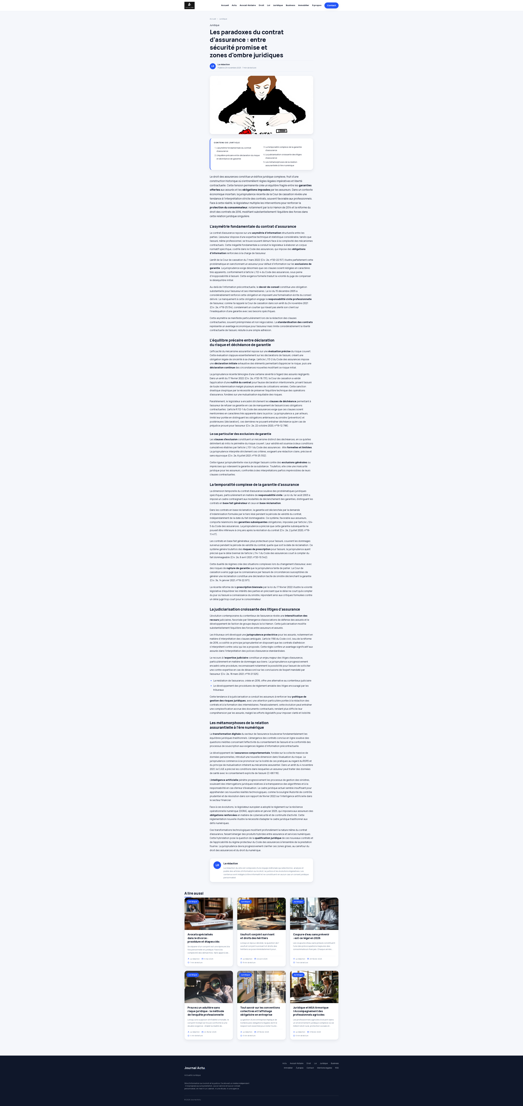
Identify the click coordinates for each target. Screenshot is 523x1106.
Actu (234, 5)
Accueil (225, 5)
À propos (316, 5)
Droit (261, 5)
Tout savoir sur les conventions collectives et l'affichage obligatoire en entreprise (260, 1011)
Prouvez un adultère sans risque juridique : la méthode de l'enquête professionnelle (206, 1011)
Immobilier (303, 5)
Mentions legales (324, 1068)
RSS (337, 1068)
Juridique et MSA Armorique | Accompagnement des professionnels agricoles (311, 1011)
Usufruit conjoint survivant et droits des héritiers (257, 936)
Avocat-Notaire (248, 5)
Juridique (278, 5)
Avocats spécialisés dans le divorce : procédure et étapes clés (203, 938)
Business (290, 5)
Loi (268, 5)
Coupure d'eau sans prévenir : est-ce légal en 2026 (311, 936)
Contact (331, 5)
